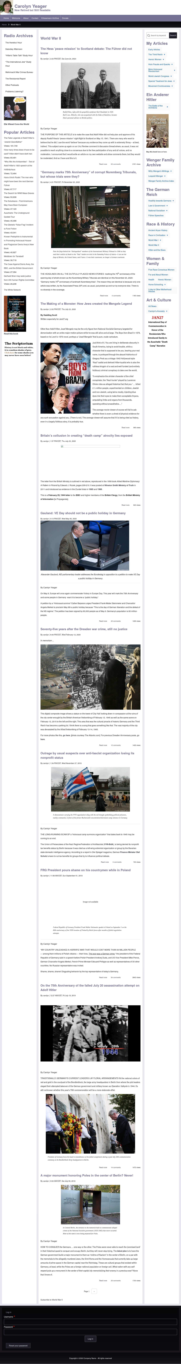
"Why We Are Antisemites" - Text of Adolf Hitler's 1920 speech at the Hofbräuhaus (19, 165)
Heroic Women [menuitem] (153, 60)
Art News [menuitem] (152, 306)
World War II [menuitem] (153, 245)
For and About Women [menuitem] (158, 274)
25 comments (116, 1280)
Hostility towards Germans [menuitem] (158, 201)
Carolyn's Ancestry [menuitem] (155, 312)
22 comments (116, 164)
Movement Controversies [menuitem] (158, 87)
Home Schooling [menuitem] (154, 285)
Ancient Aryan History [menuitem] (157, 230)
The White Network (12, 289)
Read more (103, 164)
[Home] (6, 7)
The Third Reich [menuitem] (154, 55)
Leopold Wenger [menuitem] (154, 176)
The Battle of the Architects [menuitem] (154, 107)
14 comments (116, 1167)
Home (4, 24)
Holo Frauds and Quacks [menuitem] (158, 65)
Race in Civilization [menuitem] (155, 236)
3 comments (117, 862)
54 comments (116, 977)
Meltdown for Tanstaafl (14, 256)
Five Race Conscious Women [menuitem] (161, 269)
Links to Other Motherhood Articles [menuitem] (159, 290)
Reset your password (18, 1345)
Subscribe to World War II (52, 1299)
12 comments (116, 745)
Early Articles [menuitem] (154, 49)
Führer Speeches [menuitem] (156, 215)
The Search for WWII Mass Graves (19, 193)
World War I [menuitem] (152, 241)
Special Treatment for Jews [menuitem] (159, 82)
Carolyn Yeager (31, 6)
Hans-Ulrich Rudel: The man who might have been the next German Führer (18, 181)
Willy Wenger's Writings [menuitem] (157, 172)
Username (8, 1316)
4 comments (116, 295)
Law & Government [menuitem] (155, 206)
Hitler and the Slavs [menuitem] (156, 250)
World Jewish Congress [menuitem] (157, 77)
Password (8, 1326)
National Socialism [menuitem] (155, 211)
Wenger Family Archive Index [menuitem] (161, 180)
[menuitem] (6, 18)
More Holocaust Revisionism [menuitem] (154, 71)
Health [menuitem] (151, 279)
